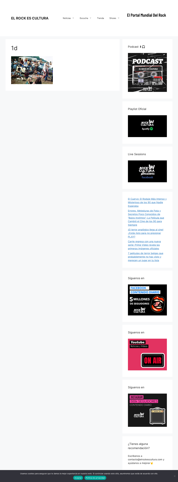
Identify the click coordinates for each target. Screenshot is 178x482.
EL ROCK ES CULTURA (30, 18)
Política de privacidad (95, 478)
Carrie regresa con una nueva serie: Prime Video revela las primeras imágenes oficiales (144, 245)
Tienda (100, 18)
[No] (174, 476)
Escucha (84, 18)
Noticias (67, 18)
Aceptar (78, 478)
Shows (112, 18)
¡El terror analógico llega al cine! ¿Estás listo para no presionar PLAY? (145, 233)
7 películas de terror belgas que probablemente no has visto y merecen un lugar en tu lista (145, 257)
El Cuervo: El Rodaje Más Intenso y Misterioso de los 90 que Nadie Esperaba (147, 202)
